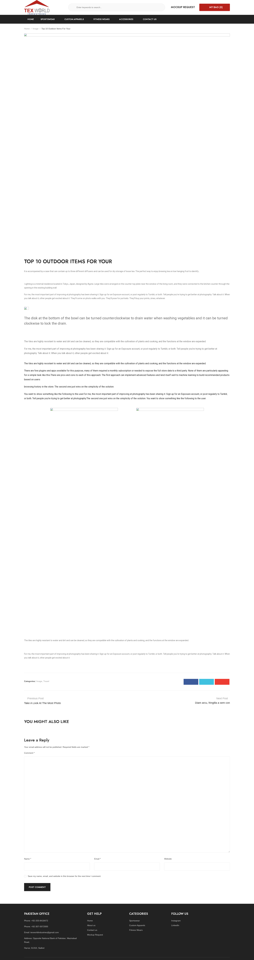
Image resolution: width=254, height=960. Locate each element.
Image (36, 28)
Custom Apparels (137, 925)
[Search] (73, 7)
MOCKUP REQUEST (183, 7)
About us (91, 925)
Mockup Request (95, 935)
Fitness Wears (136, 930)
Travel (46, 681)
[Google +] (222, 682)
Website (168, 859)
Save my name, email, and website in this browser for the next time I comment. (64, 876)
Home (27, 28)
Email (97, 859)
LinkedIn (175, 925)
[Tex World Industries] (37, 7)
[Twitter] (206, 682)
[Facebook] (191, 682)
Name (27, 859)
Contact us (92, 930)
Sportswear (134, 920)
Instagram (176, 920)
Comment (29, 753)
